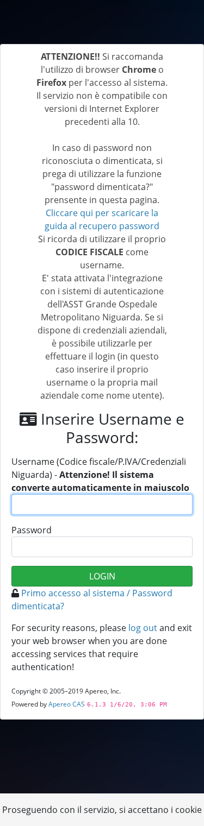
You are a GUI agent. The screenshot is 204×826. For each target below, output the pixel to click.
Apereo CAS (66, 704)
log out (142, 628)
